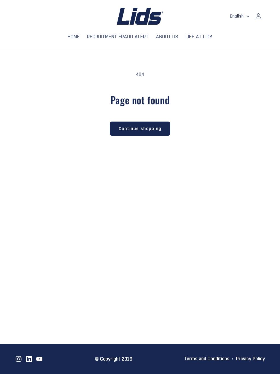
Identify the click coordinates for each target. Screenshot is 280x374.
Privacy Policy (250, 358)
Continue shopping (140, 128)
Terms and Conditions (206, 358)
